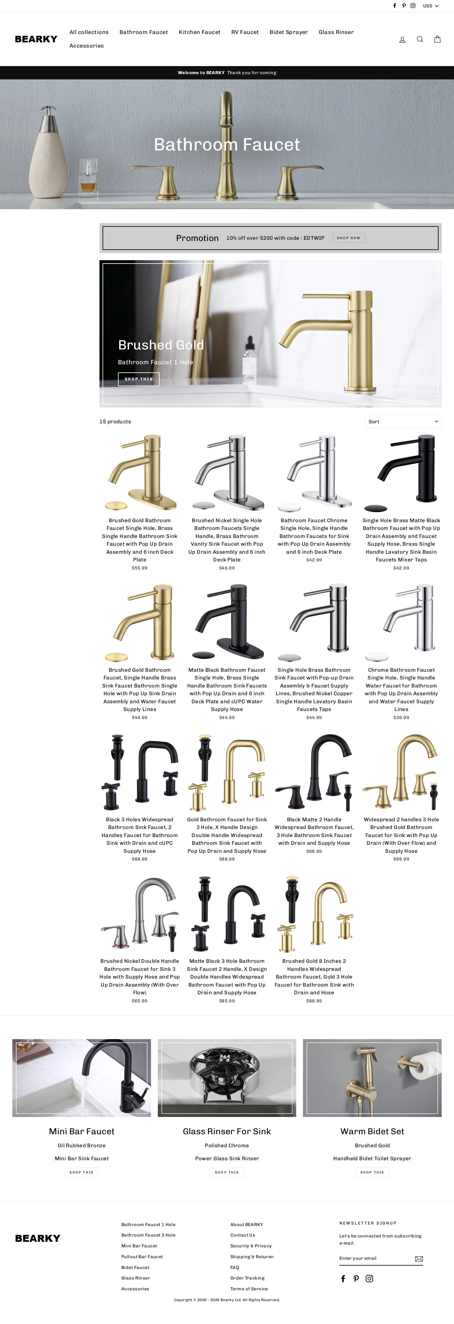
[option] (227, 72)
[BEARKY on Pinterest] (356, 1278)
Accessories (86, 45)
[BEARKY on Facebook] (343, 1278)
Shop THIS (81, 1172)
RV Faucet (245, 32)
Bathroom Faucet (144, 32)
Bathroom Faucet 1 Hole (148, 1224)
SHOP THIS (227, 1172)
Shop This (139, 379)
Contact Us (242, 1235)
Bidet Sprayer (289, 32)
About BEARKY (246, 1224)
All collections (89, 32)
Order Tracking (247, 1278)
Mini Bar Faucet (139, 1246)
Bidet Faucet (135, 1267)
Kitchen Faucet (200, 32)
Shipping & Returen (252, 1256)
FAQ (234, 1267)
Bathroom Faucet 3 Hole (148, 1235)
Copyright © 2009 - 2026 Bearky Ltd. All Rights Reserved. (227, 1300)
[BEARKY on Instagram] (369, 1278)
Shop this (372, 1172)
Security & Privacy (251, 1246)
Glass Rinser (336, 32)
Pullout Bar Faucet (142, 1256)
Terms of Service (249, 1289)
